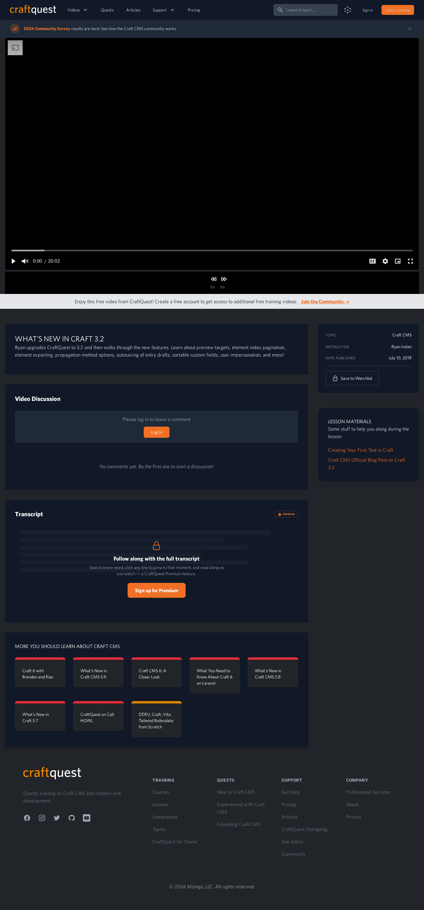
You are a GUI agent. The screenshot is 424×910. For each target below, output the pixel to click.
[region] (212, 154)
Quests (107, 9)
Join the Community (325, 301)
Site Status (292, 841)
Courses (160, 792)
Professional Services (368, 792)
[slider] (212, 250)
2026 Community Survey (47, 28)
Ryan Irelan (401, 346)
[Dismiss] (409, 28)
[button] (13, 261)
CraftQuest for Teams (174, 841)
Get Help (291, 792)
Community (293, 854)
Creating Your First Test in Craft (360, 450)
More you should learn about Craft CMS (67, 646)
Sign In (368, 10)
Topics (158, 829)
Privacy (354, 816)
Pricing (194, 9)
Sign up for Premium (156, 590)
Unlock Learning (397, 10)
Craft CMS (402, 334)
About (352, 804)
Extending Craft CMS (239, 824)
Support (160, 9)
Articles (133, 9)
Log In (156, 432)
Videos (73, 9)
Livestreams (165, 816)
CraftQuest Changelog (304, 829)
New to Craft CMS (236, 792)
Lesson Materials (349, 421)
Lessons (160, 804)
